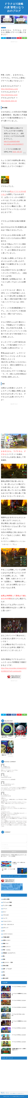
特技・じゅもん (7, 949)
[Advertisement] (14, 57)
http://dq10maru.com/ (9, 89)
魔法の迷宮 (5, 978)
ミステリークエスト (8, 934)
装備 (4, 959)
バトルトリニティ (7, 921)
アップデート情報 (7, 905)
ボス (4, 930)
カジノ (4, 911)
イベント (5, 908)
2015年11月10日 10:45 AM (6, 777)
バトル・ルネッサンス (8, 924)
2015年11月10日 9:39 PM (6, 785)
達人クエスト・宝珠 (8, 962)
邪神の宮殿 (5, 965)
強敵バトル (5, 943)
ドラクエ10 (3, 27)
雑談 (4, 975)
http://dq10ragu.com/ (9, 95)
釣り (4, 971)
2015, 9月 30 (17, 152)
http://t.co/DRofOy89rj (12, 141)
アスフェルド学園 (7, 902)
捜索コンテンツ (7, 946)
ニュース (5, 918)
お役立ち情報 (6, 899)
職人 (4, 956)
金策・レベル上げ (7, 968)
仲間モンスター (7, 940)
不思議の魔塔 (6, 937)
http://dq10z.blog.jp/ (9, 101)
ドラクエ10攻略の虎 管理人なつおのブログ (14, 7)
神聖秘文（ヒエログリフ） (9, 952)
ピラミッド (5, 927)
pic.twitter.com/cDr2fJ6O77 (14, 144)
